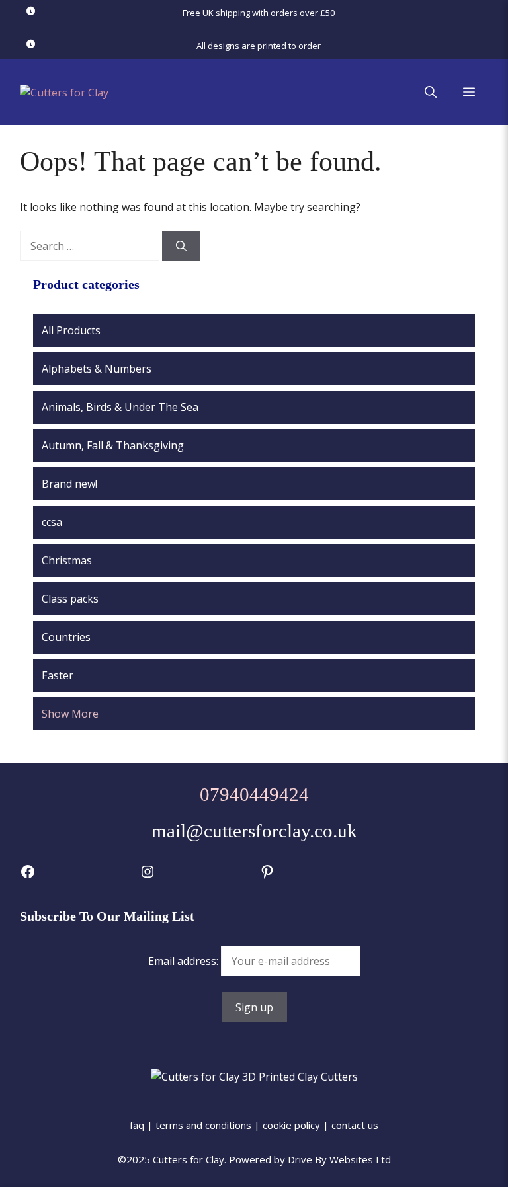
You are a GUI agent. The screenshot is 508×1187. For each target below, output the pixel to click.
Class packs (70, 599)
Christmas (67, 560)
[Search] (181, 246)
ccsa (52, 522)
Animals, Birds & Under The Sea (120, 407)
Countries (66, 637)
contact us (354, 1124)
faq (137, 1124)
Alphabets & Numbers (96, 369)
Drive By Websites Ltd (339, 1159)
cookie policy (291, 1124)
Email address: (184, 961)
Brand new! (69, 484)
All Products (71, 330)
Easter (57, 675)
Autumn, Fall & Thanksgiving (113, 445)
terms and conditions (203, 1124)
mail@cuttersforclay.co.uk (254, 830)
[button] (430, 92)
